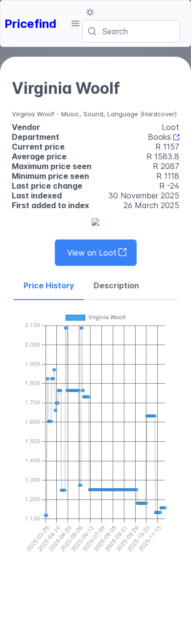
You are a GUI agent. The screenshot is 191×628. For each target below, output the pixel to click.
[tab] (49, 286)
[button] (75, 23)
